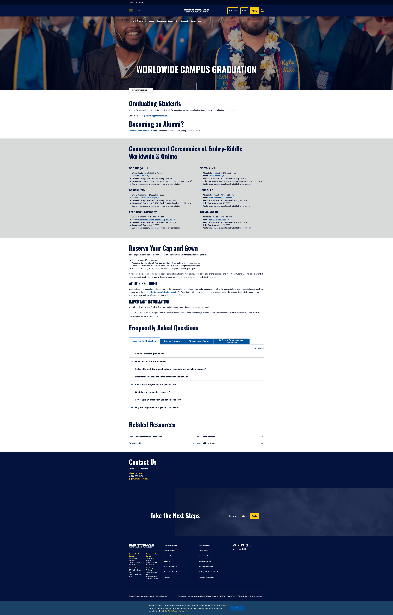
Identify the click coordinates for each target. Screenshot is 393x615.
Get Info (233, 10)
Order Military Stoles (206, 443)
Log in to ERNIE (241, 549)
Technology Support (255, 596)
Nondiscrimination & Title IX (197, 596)
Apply (254, 516)
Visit (244, 10)
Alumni (166, 556)
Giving (166, 561)
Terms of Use (231, 596)
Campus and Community (167, 21)
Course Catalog (169, 572)
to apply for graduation (157, 116)
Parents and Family (170, 545)
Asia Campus (150, 568)
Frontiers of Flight (220, 198)
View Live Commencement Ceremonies (145, 437)
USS (143, 176)
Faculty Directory (169, 550)
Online (131, 2)
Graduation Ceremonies (191, 21)
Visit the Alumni (139, 131)
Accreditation (203, 550)
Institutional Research (206, 566)
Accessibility (182, 596)
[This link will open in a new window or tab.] (234, 545)
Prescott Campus (135, 568)
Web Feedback (242, 596)
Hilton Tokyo (217, 219)
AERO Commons (169, 566)
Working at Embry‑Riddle (207, 572)
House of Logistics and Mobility (155, 219)
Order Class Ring (136, 443)
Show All (258, 348)
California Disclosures (206, 577)
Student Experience (145, 21)
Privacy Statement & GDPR (216, 596)
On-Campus (139, 2)
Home (131, 21)
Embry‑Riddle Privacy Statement (174, 611)
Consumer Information (206, 556)
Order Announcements (206, 437)
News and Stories (204, 545)
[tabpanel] (196, 379)
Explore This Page (139, 90)
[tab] (144, 341)
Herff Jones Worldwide (163, 292)
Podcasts (167, 577)
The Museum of (147, 198)
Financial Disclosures (206, 561)
